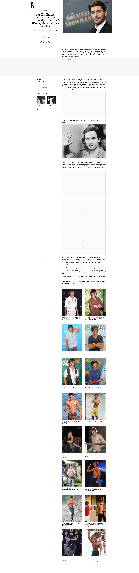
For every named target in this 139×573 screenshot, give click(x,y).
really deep (83, 257)
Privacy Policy (45, 87)
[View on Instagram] (83, 105)
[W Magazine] (32, 5)
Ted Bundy (83, 53)
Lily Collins (90, 166)
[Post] (44, 42)
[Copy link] (46, 42)
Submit (41, 89)
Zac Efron (71, 53)
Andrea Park (46, 36)
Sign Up (40, 80)
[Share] (41, 42)
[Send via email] (49, 42)
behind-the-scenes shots (68, 81)
